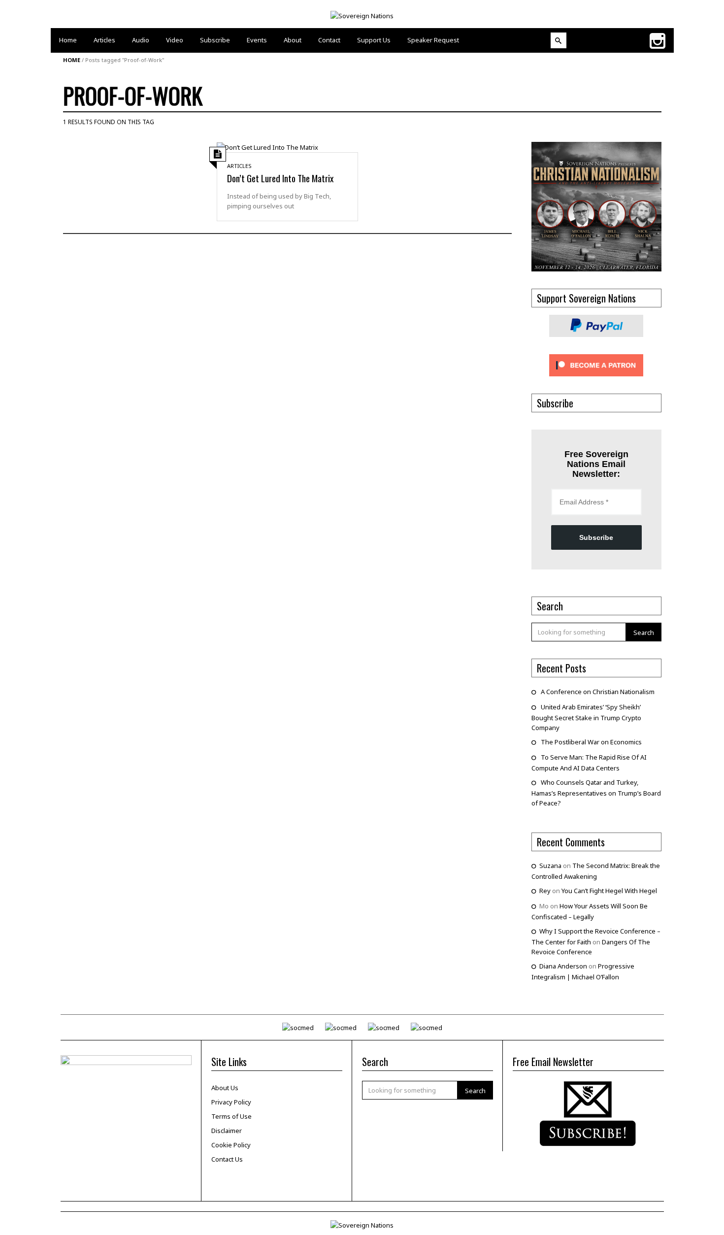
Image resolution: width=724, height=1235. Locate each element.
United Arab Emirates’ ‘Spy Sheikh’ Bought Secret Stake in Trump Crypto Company (586, 717)
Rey (545, 890)
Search (643, 632)
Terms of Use (231, 1116)
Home (71, 60)
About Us (224, 1087)
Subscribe (596, 537)
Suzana (550, 865)
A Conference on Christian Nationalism (598, 691)
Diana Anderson (563, 966)
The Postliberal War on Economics (591, 741)
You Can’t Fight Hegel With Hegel (609, 890)
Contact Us (227, 1159)
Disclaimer (226, 1130)
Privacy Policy (231, 1102)
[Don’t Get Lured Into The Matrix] (267, 146)
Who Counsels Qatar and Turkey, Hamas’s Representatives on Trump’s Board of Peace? (596, 792)
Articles (239, 165)
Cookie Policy (231, 1144)
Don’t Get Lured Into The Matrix (280, 178)
